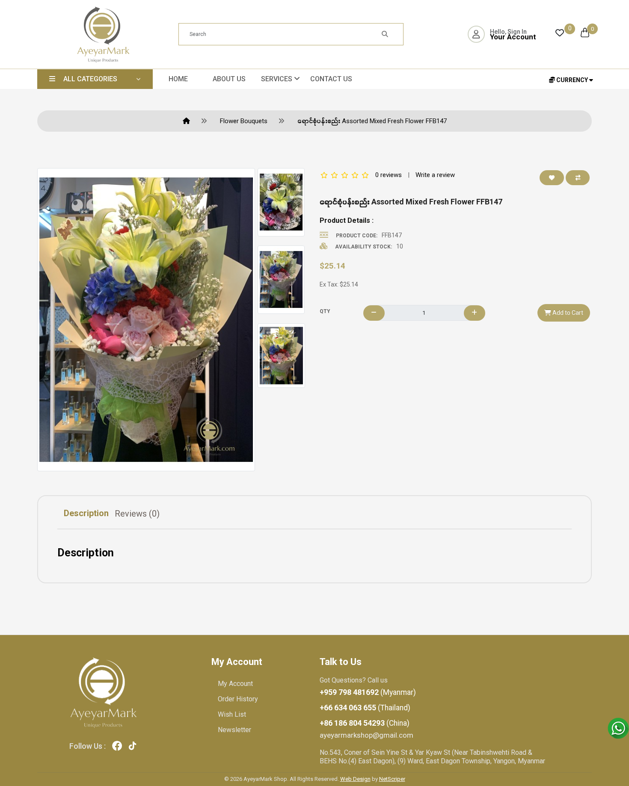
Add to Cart (567, 312)
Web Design (355, 779)
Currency (572, 80)
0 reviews (388, 175)
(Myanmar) (368, 692)
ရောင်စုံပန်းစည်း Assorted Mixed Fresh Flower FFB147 (372, 121)
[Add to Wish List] (552, 177)
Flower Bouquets (243, 121)
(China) (364, 723)
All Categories (90, 79)
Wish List (232, 714)
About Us (229, 79)
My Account (235, 684)
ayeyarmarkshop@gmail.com (366, 735)
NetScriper (392, 779)
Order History (238, 699)
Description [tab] (86, 513)
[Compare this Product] (578, 177)
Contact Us (331, 79)
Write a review (435, 175)
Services (277, 79)
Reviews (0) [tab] (137, 513)
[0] (559, 32)
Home (178, 79)
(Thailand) (365, 707)
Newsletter (234, 730)
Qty (325, 311)
